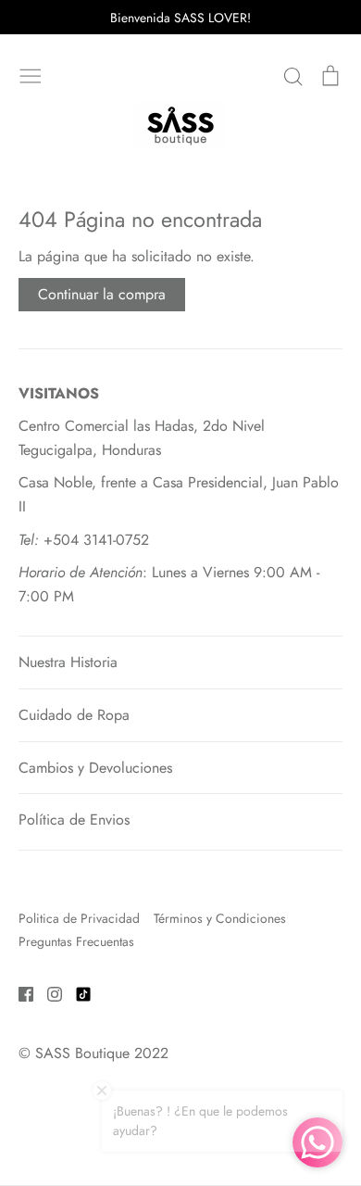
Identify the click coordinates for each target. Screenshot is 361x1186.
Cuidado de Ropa (74, 714)
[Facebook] (19, 992)
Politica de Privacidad (79, 918)
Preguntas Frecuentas (76, 941)
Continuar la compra (102, 294)
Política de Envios (74, 819)
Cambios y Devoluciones (95, 767)
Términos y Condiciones (220, 918)
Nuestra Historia (68, 662)
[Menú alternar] (31, 74)
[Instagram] (47, 992)
